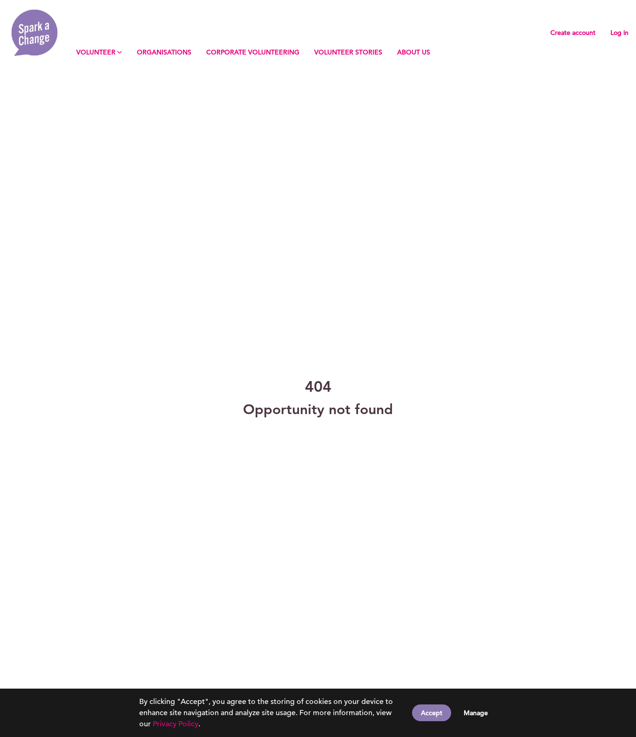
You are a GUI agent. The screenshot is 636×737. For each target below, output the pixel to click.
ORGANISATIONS (164, 52)
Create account (572, 32)
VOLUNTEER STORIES (348, 52)
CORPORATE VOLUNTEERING (252, 52)
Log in (619, 32)
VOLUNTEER (95, 52)
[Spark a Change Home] (34, 32)
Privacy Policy (175, 724)
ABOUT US (413, 52)
